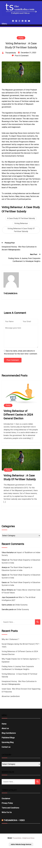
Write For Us (7, 812)
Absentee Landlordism (11, 696)
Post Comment (13, 360)
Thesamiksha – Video (14, 820)
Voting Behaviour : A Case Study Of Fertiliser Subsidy (20, 477)
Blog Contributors (9, 733)
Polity (21, 38)
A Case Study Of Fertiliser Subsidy (21, 218)
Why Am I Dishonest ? (10, 639)
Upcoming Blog (8, 742)
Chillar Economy (21, 605)
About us (5, 728)
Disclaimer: (6, 798)
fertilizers (23, 168)
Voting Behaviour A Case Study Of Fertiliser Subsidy (21, 229)
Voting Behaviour (21, 223)
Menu (4, 24)
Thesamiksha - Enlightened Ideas (23, 838)
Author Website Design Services (21, 844)
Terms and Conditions (10, 808)
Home (4, 724)
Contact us (6, 747)
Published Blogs (8, 738)
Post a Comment (22, 56)
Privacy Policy (7, 803)
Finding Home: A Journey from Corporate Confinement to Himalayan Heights (24, 259)
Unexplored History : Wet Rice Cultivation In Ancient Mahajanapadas (19, 248)
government (6, 179)
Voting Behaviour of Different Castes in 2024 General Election (18, 414)
